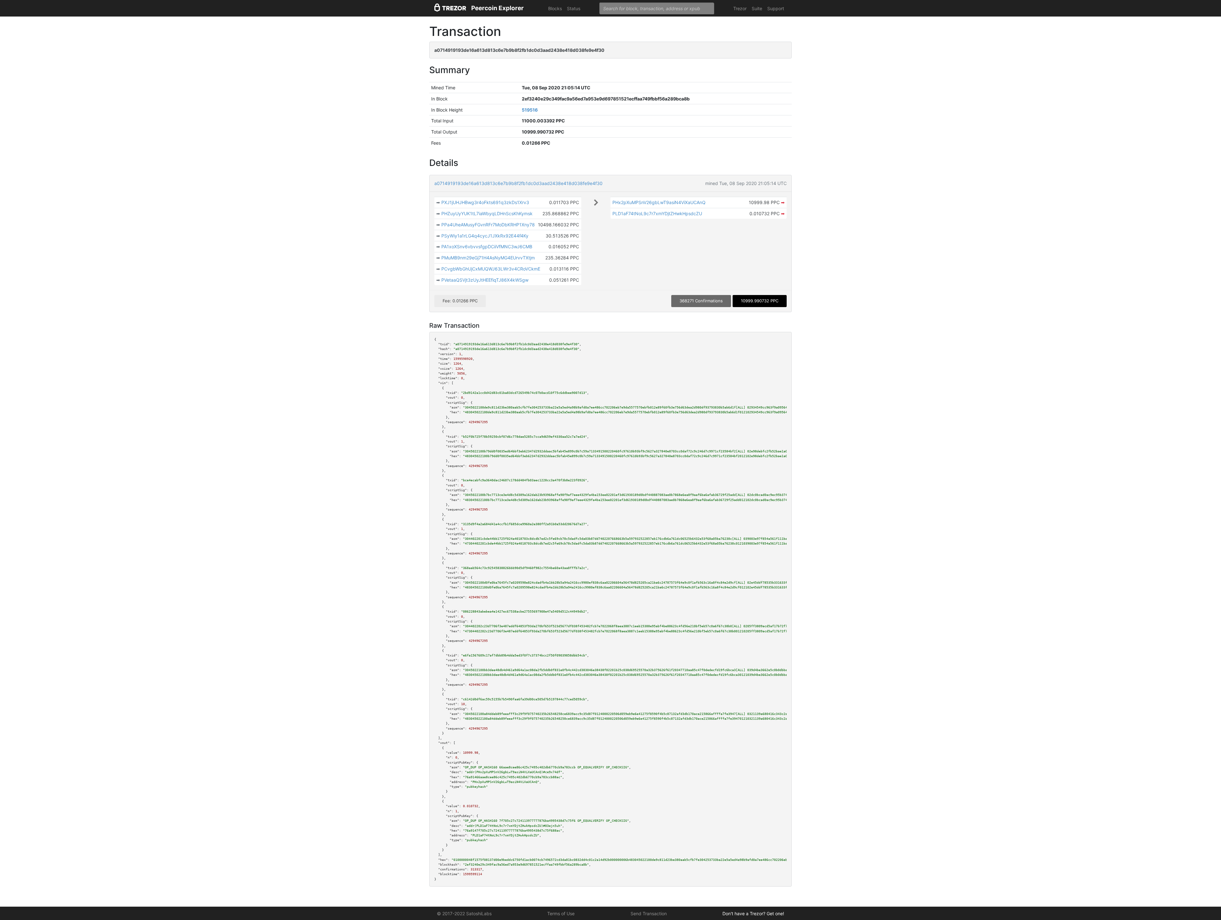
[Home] (450, 8)
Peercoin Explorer (497, 8)
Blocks (555, 8)
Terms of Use (561, 913)
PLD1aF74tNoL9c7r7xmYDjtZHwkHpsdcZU (657, 213)
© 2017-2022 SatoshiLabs (464, 913)
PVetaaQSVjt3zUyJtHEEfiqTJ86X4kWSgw (484, 280)
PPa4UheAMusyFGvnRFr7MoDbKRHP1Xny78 (488, 224)
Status (573, 8)
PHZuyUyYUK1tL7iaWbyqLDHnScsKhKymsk (487, 213)
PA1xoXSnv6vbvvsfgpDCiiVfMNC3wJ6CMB (486, 246)
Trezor (740, 8)
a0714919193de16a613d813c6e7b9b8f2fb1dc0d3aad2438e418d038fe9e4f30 (518, 183)
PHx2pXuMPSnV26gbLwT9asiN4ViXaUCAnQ (659, 202)
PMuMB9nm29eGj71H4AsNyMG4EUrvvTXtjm (488, 257)
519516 (530, 110)
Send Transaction (649, 913)
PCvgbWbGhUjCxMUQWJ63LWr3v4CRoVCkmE (490, 268)
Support (775, 8)
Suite (757, 8)
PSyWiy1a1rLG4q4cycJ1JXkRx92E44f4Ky (484, 235)
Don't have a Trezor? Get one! (753, 913)
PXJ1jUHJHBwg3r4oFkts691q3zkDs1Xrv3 (485, 202)
